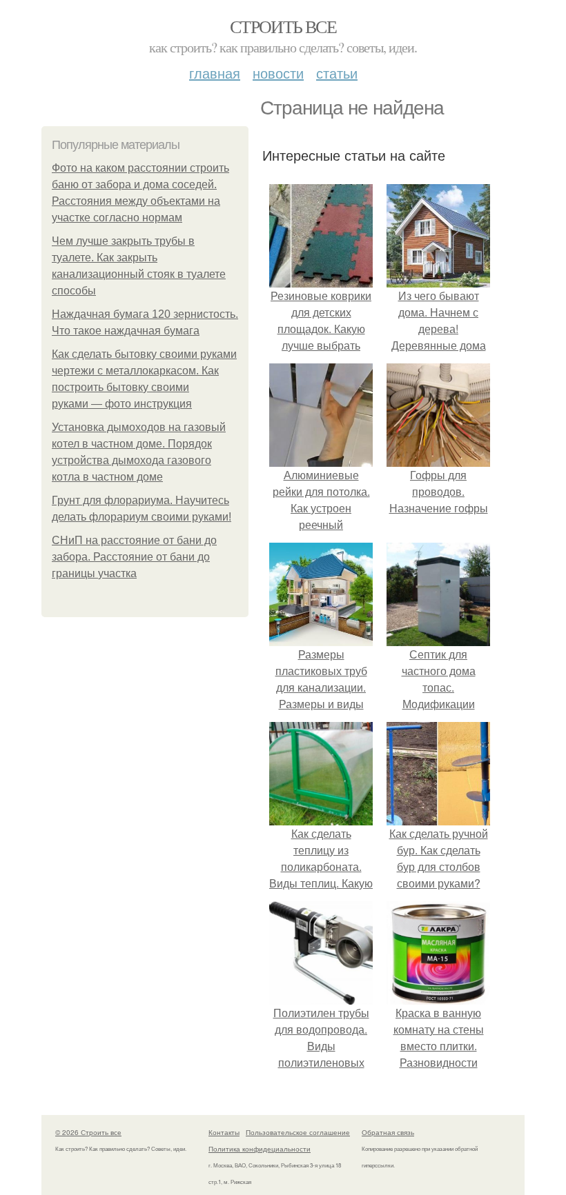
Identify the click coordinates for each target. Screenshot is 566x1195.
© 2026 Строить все (88, 1132)
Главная (214, 73)
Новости (278, 73)
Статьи (337, 73)
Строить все (283, 26)
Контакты (224, 1132)
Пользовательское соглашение (298, 1132)
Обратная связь (388, 1132)
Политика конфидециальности (259, 1149)
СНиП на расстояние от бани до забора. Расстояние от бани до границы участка (134, 556)
